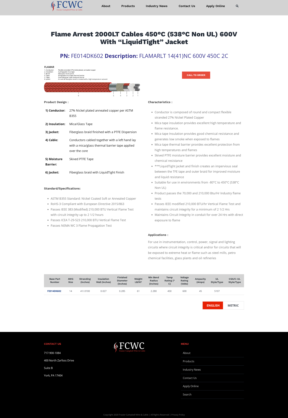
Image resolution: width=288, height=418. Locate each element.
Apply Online (191, 386)
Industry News (192, 369)
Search (187, 394)
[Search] (237, 6)
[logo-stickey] (66, 6)
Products (188, 361)
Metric (233, 305)
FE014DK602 (54, 291)
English (213, 305)
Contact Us (190, 378)
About (186, 353)
